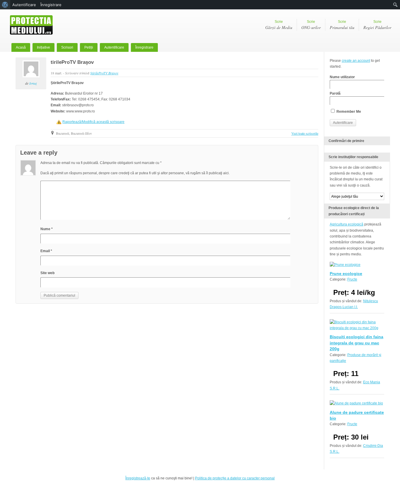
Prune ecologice (346, 273)
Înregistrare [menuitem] (50, 4)
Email (46, 251)
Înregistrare (144, 47)
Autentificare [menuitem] (24, 4)
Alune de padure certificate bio (357, 415)
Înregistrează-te (137, 478)
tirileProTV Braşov (72, 62)
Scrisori (67, 47)
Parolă (335, 93)
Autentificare (114, 47)
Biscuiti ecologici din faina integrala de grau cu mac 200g (356, 342)
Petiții (88, 47)
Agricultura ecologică (346, 224)
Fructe (352, 279)
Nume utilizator (342, 77)
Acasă (21, 47)
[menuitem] (5, 4)
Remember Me (348, 112)
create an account (356, 61)
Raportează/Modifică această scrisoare (93, 122)
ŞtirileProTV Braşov (104, 73)
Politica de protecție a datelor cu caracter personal (235, 478)
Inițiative (43, 47)
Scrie (278, 25)
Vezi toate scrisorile (304, 133)
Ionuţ (33, 83)
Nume (46, 229)
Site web (47, 273)
